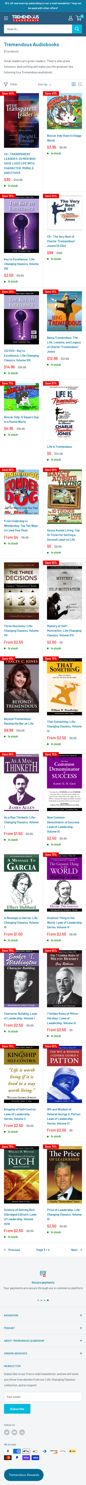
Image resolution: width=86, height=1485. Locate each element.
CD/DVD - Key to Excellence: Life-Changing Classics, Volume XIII (21, 355)
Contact (6, 1288)
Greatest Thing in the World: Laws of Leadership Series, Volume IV (64, 922)
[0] (78, 18)
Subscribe (17, 1409)
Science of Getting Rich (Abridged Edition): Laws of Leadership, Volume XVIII (20, 1217)
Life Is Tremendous (59, 446)
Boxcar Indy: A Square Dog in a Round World (21, 419)
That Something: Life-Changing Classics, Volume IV (64, 726)
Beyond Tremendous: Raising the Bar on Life (18, 721)
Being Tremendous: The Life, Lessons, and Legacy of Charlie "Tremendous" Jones (64, 344)
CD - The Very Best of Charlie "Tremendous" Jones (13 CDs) (61, 241)
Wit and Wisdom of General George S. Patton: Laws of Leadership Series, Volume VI (64, 1116)
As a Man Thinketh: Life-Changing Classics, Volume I (21, 822)
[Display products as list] (80, 84)
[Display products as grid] (73, 84)
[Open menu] (6, 18)
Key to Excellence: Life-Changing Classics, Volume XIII (21, 263)
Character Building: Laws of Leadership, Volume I (20, 1016)
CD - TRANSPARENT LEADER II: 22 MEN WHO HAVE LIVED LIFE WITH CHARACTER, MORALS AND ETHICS (20, 163)
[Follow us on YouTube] (14, 1432)
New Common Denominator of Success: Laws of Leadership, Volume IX (63, 824)
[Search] (77, 29)
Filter (13, 84)
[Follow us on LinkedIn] (22, 1432)
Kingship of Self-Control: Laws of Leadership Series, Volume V (20, 1113)
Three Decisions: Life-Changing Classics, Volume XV (21, 630)
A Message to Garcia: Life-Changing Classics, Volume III (21, 922)
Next (74, 1250)
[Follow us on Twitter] (7, 1432)
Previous (14, 1250)
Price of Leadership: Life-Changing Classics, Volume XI (64, 1214)
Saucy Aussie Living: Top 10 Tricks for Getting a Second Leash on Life (63, 534)
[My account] (71, 18)
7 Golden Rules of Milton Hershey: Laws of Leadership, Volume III (62, 1018)
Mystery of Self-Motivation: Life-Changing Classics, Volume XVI (64, 630)
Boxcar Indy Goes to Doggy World (64, 138)
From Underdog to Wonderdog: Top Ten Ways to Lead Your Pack (21, 525)
